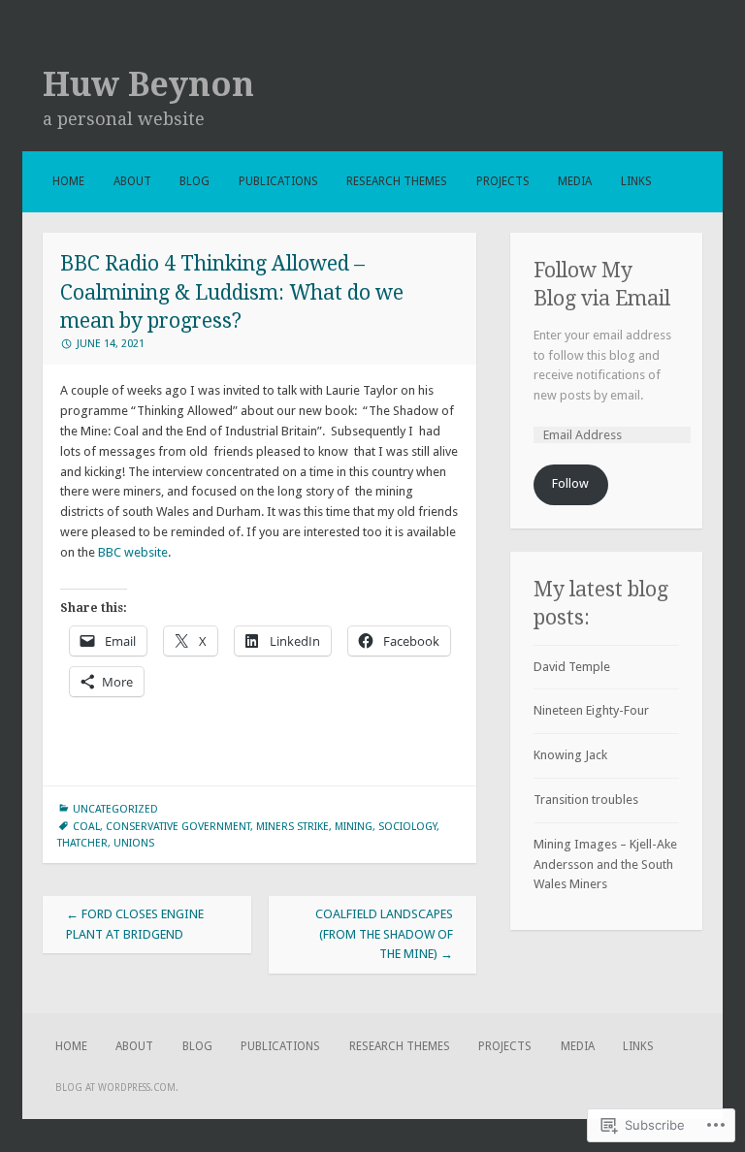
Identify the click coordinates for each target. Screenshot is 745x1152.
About (132, 181)
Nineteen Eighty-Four (591, 710)
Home (68, 181)
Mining (353, 826)
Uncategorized (115, 809)
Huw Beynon (148, 84)
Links (636, 181)
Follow (570, 483)
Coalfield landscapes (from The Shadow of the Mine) (384, 934)
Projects (503, 181)
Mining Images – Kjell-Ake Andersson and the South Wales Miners (605, 864)
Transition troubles (586, 799)
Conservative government (178, 826)
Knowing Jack (570, 755)
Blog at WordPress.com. (116, 1087)
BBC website (133, 552)
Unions (133, 843)
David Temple (572, 666)
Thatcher (82, 843)
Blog (194, 181)
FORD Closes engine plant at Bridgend (135, 924)
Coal (86, 826)
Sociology (407, 826)
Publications (278, 181)
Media (575, 181)
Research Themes (396, 181)
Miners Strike (292, 826)
